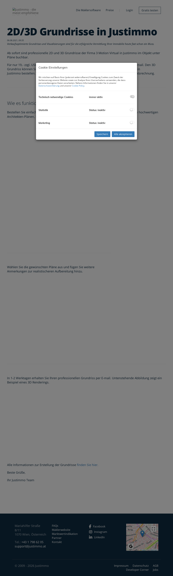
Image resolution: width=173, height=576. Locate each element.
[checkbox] (132, 96)
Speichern (102, 134)
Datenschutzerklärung (49, 85)
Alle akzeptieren (123, 134)
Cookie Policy (78, 85)
